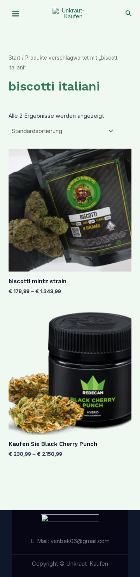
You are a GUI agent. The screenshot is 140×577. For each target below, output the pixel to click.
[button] (128, 13)
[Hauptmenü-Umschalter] (15, 13)
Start (14, 58)
